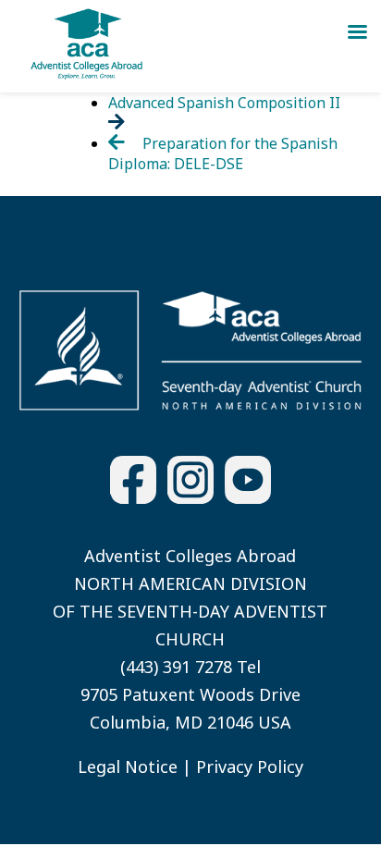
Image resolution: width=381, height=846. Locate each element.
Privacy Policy (249, 766)
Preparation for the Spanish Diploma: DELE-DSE (223, 153)
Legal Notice (128, 766)
